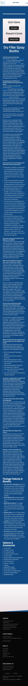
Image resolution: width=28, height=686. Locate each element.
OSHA (5, 371)
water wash (6, 97)
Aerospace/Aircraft (8, 621)
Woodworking (6, 629)
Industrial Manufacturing (9, 626)
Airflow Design (7, 641)
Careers (5, 652)
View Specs (14, 28)
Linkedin (15, 673)
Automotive (6, 622)
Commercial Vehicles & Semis (10, 624)
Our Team (5, 650)
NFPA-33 (18, 63)
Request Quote (14, 39)
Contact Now (14, 604)
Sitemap (5, 655)
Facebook (7, 673)
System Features (7, 636)
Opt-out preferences (8, 656)
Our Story (5, 648)
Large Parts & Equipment (9, 627)
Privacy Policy (6, 653)
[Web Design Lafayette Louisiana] (18, 679)
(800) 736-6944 (16, 2)
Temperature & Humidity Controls (12, 638)
